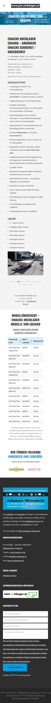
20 (28, 284)
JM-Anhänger (12, 692)
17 (22, 284)
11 (32, 281)
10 (30, 281)
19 (26, 284)
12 (34, 281)
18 (24, 284)
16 (19, 284)
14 (39, 281)
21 (31, 284)
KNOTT (25, 86)
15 (41, 281)
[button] (19, 341)
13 (36, 281)
